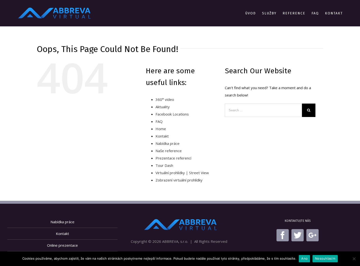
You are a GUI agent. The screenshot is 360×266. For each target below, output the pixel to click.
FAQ (159, 121)
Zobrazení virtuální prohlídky (179, 180)
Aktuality (163, 106)
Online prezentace (62, 245)
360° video (165, 99)
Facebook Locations (172, 114)
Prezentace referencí (173, 158)
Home (161, 128)
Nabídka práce (168, 143)
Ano (304, 258)
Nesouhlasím (325, 258)
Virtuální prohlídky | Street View (182, 172)
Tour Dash (164, 165)
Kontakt (162, 136)
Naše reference (169, 150)
